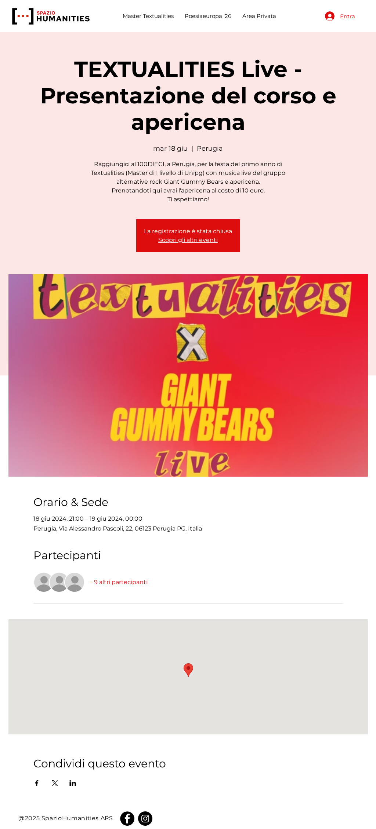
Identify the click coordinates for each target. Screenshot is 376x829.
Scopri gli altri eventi (188, 239)
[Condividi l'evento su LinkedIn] (72, 783)
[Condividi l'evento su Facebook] (36, 783)
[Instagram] (145, 818)
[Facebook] (127, 818)
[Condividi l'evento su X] (54, 783)
